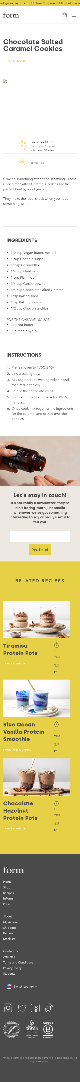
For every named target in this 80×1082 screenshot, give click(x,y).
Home (7, 882)
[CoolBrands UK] (11, 1035)
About (7, 916)
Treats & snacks (14, 60)
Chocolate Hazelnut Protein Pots (20, 810)
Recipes (8, 893)
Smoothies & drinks (17, 749)
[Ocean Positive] (31, 1035)
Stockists (9, 939)
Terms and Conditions (18, 962)
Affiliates (9, 957)
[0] (64, 14)
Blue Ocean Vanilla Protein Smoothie (23, 731)
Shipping (9, 928)
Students (9, 973)
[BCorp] (48, 1035)
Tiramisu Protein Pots (20, 649)
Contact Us (10, 951)
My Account (11, 922)
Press (6, 904)
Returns (8, 933)
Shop (6, 887)
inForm (8, 898)
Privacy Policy (12, 968)
